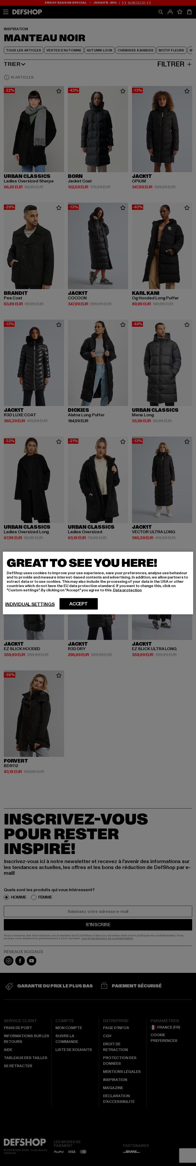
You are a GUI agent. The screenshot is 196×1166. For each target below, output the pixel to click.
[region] (98, 583)
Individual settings (29, 604)
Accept (78, 604)
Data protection (127, 590)
